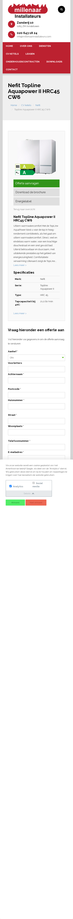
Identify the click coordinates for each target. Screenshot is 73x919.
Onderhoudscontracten (23, 61)
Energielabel (23, 201)
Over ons (26, 46)
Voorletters (15, 363)
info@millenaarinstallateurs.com (34, 36)
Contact (12, 69)
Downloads (54, 61)
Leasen (30, 53)
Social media (37, 485)
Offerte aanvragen (27, 183)
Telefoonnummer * (19, 441)
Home (9, 46)
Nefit (37, 105)
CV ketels (12, 53)
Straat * (12, 415)
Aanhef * (13, 351)
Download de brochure (30, 192)
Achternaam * (16, 374)
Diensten (45, 46)
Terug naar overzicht (24, 209)
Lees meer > (19, 265)
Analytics (17, 486)
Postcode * (14, 389)
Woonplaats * (16, 426)
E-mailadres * (16, 452)
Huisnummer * (16, 400)
